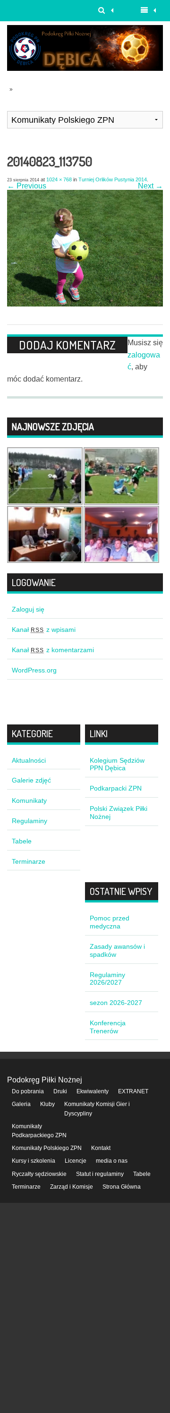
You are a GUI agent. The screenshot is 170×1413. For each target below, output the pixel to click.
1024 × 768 (59, 179)
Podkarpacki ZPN (116, 788)
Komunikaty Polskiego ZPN (47, 1148)
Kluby (47, 1104)
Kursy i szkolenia (33, 1161)
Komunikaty (29, 800)
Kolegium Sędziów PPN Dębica (117, 764)
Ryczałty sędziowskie (39, 1174)
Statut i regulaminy (100, 1174)
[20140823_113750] (85, 304)
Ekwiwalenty (92, 1091)
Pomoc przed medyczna (109, 922)
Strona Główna (121, 1186)
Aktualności (29, 760)
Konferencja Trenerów (108, 1027)
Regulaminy (29, 821)
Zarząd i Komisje (71, 1186)
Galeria (21, 1104)
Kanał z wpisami (44, 629)
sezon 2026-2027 (116, 1002)
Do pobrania (28, 1091)
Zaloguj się (28, 609)
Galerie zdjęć (31, 780)
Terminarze (28, 861)
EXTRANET (133, 1091)
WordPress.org (34, 670)
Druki (60, 1091)
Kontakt (100, 1148)
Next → (150, 186)
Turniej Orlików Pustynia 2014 (112, 179)
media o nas (112, 1161)
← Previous (26, 186)
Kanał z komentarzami (53, 650)
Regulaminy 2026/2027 (107, 979)
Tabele (22, 841)
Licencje (75, 1161)
